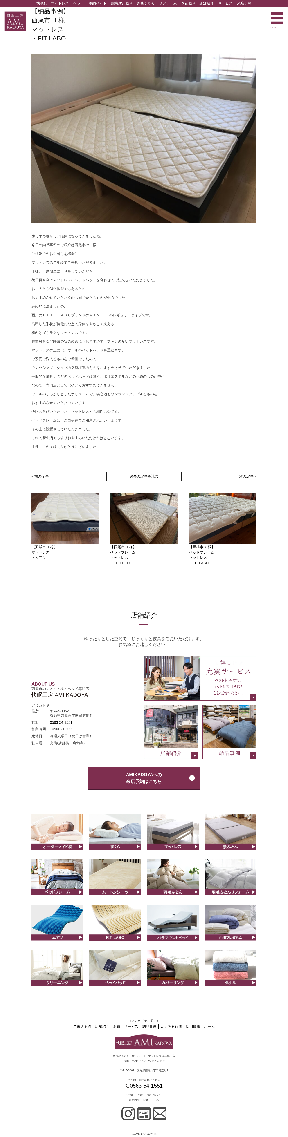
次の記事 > (247, 476)
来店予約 (244, 3)
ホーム (209, 1026)
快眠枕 (41, 3)
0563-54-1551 (61, 722)
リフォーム (168, 3)
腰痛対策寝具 (122, 3)
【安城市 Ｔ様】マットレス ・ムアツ (45, 552)
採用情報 (193, 1026)
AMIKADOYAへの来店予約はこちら (144, 778)
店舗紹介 (206, 3)
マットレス (60, 3)
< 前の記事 (40, 476)
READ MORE (57, 836)
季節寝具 (188, 3)
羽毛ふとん (145, 3)
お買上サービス (125, 1026)
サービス (225, 3)
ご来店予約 (82, 1026)
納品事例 (149, 1026)
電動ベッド (98, 3)
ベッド (78, 3)
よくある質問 (171, 1026)
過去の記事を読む (144, 476)
